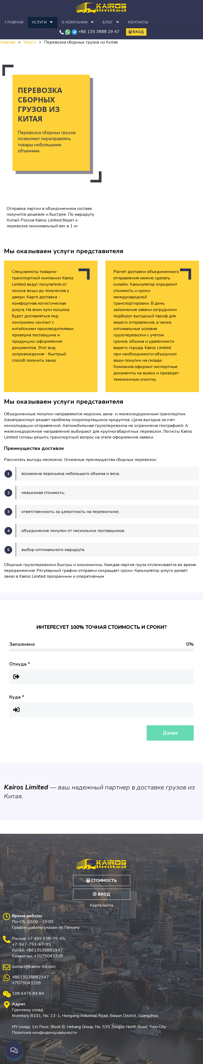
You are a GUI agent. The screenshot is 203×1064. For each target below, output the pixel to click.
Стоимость (103, 880)
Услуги (39, 22)
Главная (14, 22)
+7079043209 (26, 983)
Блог (108, 22)
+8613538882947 (30, 977)
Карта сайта (101, 905)
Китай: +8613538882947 (37, 950)
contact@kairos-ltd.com (34, 966)
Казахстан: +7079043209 (37, 956)
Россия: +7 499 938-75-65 (38, 938)
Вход (138, 32)
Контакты (138, 22)
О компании (75, 22)
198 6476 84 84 (28, 993)
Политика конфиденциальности (44, 1032)
